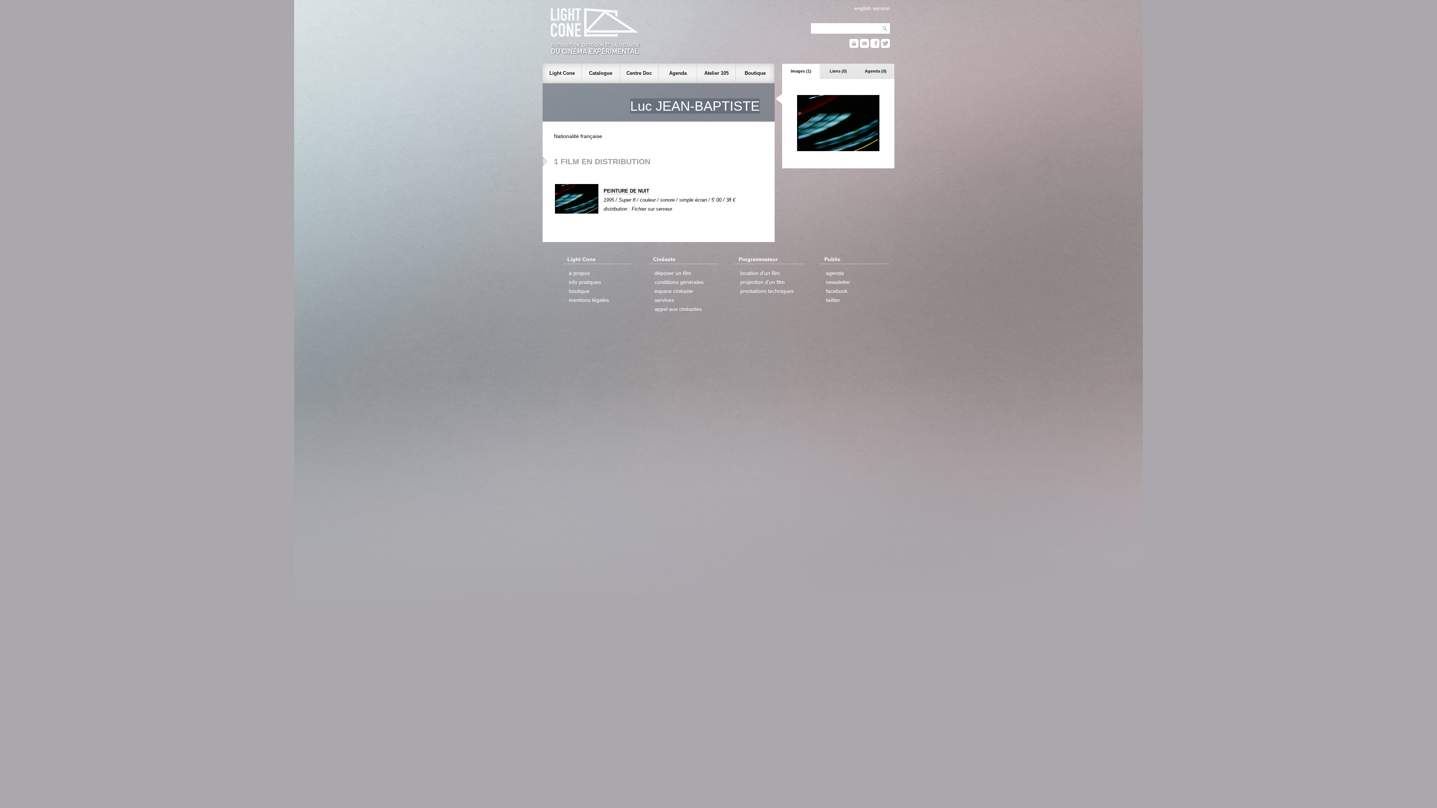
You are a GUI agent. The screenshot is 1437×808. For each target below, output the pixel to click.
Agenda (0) (876, 71)
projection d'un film (762, 282)
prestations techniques (767, 291)
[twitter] (885, 46)
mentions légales (589, 300)
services (664, 300)
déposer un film (673, 273)
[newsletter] (864, 46)
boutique (579, 291)
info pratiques (585, 282)
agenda (835, 273)
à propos (579, 273)
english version (872, 8)
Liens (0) (838, 71)
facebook (837, 291)
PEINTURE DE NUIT (626, 191)
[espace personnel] (853, 46)
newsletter (838, 282)
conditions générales (679, 282)
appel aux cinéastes (678, 309)
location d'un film (760, 273)
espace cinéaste (674, 291)
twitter (833, 300)
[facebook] (874, 46)
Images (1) (801, 71)
